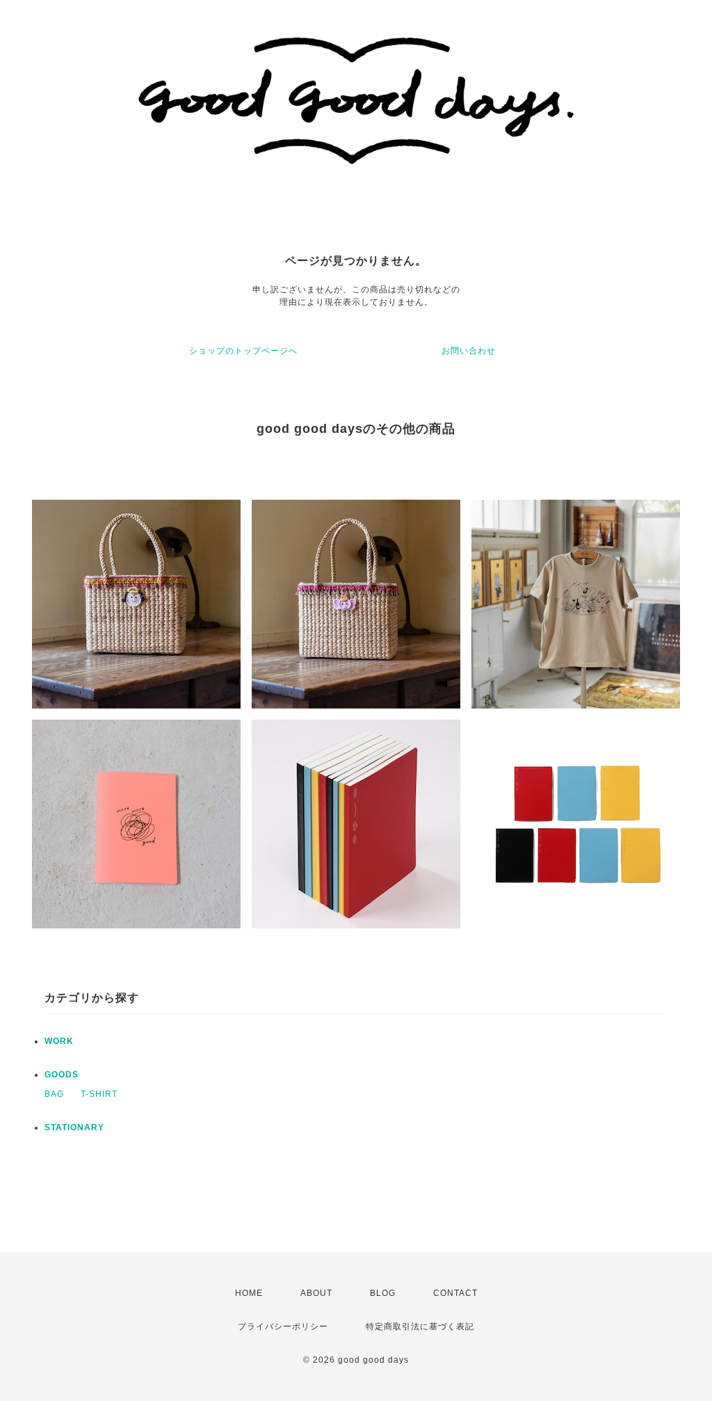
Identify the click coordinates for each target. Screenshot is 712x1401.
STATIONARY (74, 1127)
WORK (59, 1041)
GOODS (61, 1074)
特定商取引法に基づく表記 (420, 1326)
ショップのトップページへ (243, 351)
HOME (249, 1293)
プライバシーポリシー (283, 1326)
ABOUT (316, 1293)
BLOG (383, 1293)
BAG (54, 1094)
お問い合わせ (469, 351)
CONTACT (455, 1293)
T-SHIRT (99, 1094)
